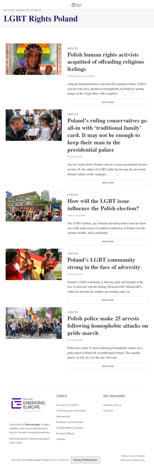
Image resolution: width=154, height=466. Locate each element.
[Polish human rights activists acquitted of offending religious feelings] (34, 58)
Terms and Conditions (132, 460)
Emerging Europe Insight (80, 76)
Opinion (72, 195)
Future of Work (65, 433)
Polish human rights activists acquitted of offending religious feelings (105, 62)
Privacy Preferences (85, 459)
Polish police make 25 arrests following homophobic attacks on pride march (107, 325)
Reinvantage (34, 460)
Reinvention (63, 416)
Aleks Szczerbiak (76, 215)
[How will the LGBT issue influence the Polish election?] (34, 205)
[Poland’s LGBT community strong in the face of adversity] (34, 264)
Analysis (72, 48)
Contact (108, 410)
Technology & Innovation (71, 410)
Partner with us (112, 404)
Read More (108, 102)
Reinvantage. (32, 424)
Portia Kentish (75, 156)
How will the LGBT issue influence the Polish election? (103, 204)
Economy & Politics (67, 404)
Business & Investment (69, 422)
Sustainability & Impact (69, 427)
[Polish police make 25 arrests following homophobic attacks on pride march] (34, 322)
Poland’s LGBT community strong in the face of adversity (103, 263)
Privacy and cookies (133, 456)
